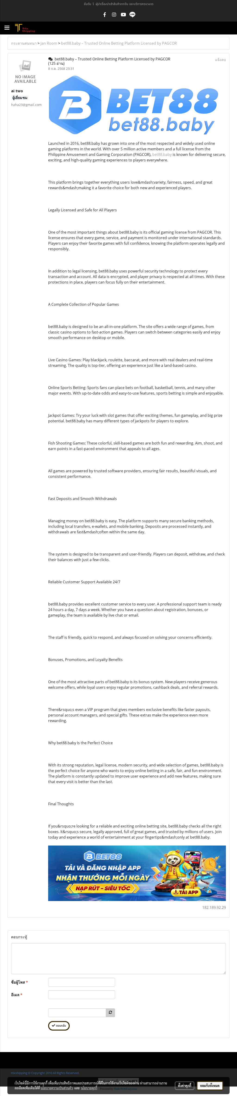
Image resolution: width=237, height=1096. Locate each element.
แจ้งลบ (220, 59)
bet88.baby (162, 154)
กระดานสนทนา (24, 43)
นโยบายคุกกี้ (89, 1088)
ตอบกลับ (60, 1026)
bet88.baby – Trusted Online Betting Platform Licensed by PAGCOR (119, 43)
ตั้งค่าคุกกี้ (184, 1086)
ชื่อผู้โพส (19, 982)
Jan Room (49, 43)
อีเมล (16, 994)
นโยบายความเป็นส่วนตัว (57, 1088)
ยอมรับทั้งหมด (210, 1086)
